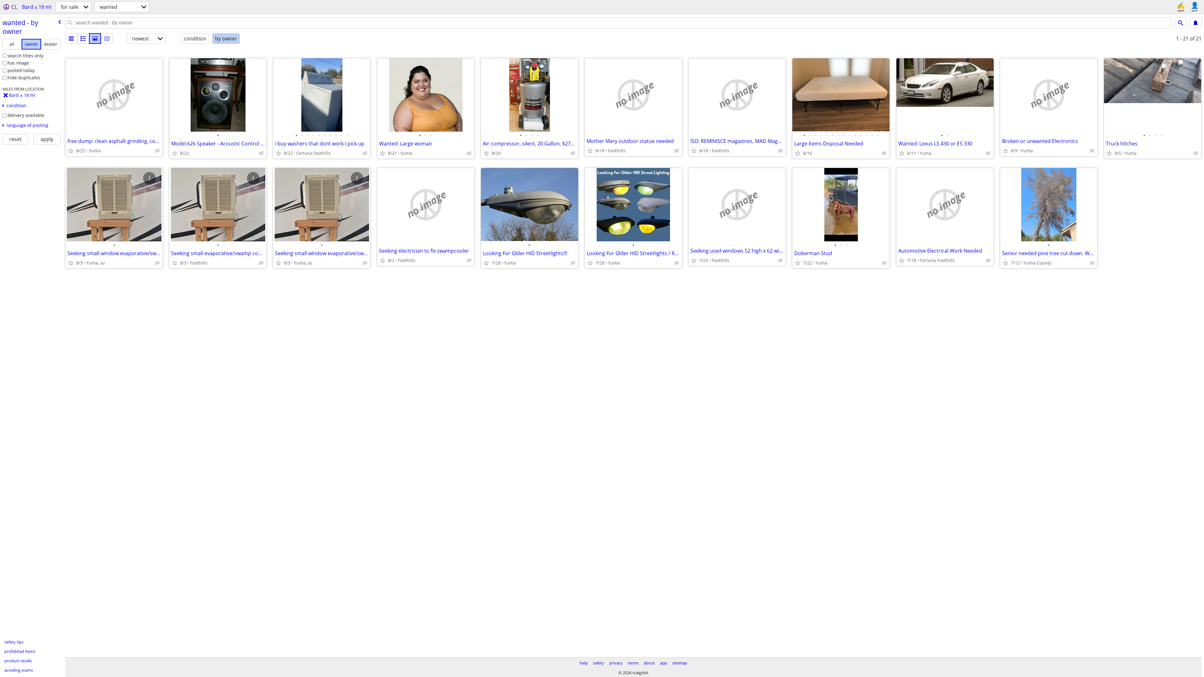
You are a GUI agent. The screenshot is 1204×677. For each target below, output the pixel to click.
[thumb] (83, 38)
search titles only (25, 56)
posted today (21, 70)
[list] (71, 38)
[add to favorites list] (71, 151)
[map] (107, 38)
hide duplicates (24, 78)
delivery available (26, 115)
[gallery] (95, 38)
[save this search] (1195, 23)
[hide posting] (157, 151)
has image (18, 63)
